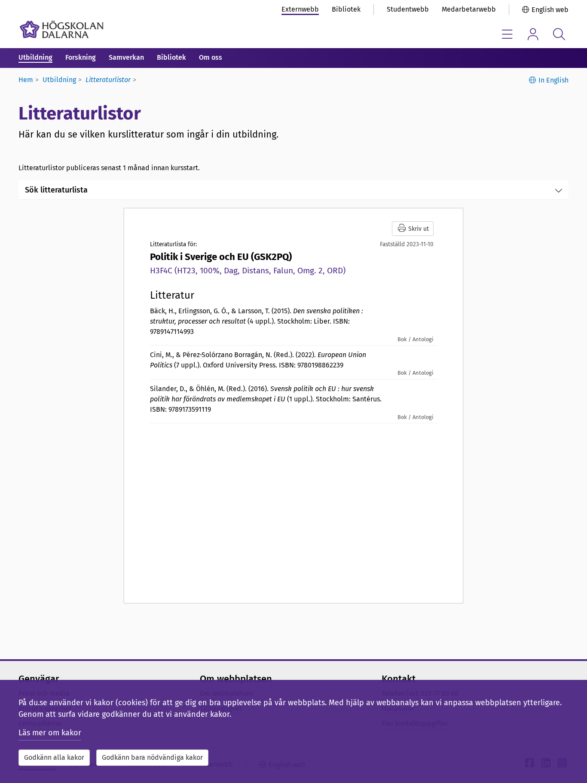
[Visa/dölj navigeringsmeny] (507, 34)
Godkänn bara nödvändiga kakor (152, 757)
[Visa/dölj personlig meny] (533, 34)
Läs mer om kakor (49, 732)
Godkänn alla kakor (54, 757)
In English (553, 80)
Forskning (80, 57)
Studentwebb (408, 9)
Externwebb (300, 9)
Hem (25, 80)
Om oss (210, 57)
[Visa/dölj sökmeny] (559, 34)
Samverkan (126, 57)
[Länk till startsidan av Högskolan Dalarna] (61, 29)
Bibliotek (346, 9)
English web (550, 10)
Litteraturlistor (108, 80)
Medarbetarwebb (469, 9)
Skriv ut (418, 228)
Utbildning (35, 57)
